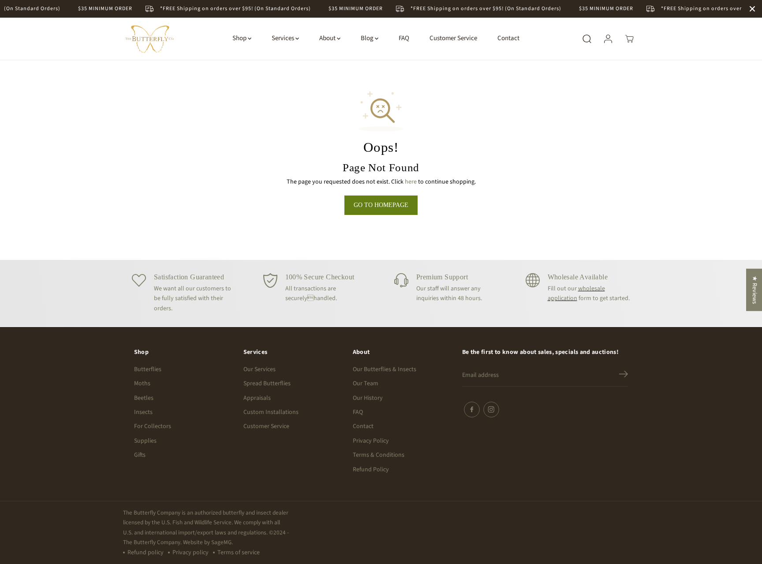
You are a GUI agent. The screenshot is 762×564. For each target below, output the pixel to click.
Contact (508, 38)
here (411, 181)
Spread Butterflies (267, 383)
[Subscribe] (623, 376)
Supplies (145, 440)
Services (283, 38)
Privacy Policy (371, 440)
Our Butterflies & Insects (384, 369)
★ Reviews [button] (754, 290)
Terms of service (238, 552)
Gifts (140, 455)
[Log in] (608, 39)
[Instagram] (491, 409)
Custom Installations (271, 412)
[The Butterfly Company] (149, 39)
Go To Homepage (381, 205)
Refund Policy (371, 469)
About (328, 38)
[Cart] (629, 39)
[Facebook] (472, 409)
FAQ (404, 38)
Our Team (365, 383)
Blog (368, 38)
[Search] (587, 39)
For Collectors (152, 426)
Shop (240, 38)
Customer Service (453, 38)
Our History (368, 398)
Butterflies (147, 369)
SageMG (221, 542)
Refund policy (145, 552)
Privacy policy (190, 552)
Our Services (259, 369)
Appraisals (257, 398)
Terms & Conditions (378, 455)
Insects (143, 412)
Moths (142, 383)
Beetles (143, 398)
